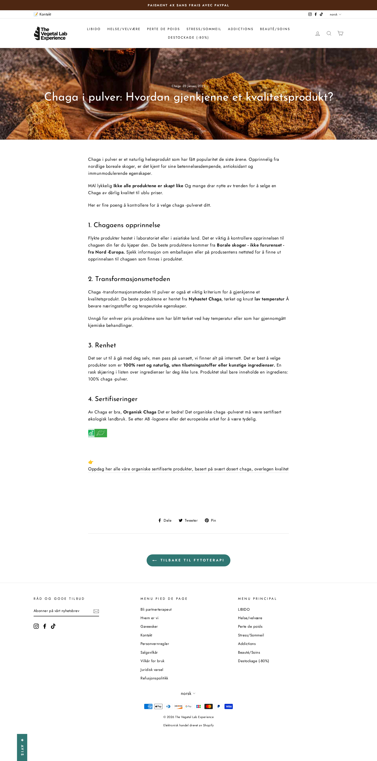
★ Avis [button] (22, 747)
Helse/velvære (124, 29)
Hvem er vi (149, 617)
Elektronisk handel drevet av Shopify (188, 725)
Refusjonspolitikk (154, 678)
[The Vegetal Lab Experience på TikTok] (53, 626)
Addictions (241, 29)
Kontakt (146, 635)
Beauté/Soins (275, 29)
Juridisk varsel (152, 669)
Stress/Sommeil (204, 29)
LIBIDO (94, 29)
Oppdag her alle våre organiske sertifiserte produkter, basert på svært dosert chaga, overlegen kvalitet (188, 469)
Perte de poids (163, 29)
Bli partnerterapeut (156, 609)
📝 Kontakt (42, 14)
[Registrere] (96, 610)
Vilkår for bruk (153, 660)
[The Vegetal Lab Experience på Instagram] (36, 626)
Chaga (176, 86)
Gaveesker (149, 626)
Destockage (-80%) (188, 37)
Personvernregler (155, 643)
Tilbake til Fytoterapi (191, 560)
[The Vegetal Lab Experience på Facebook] (44, 626)
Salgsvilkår (149, 652)
